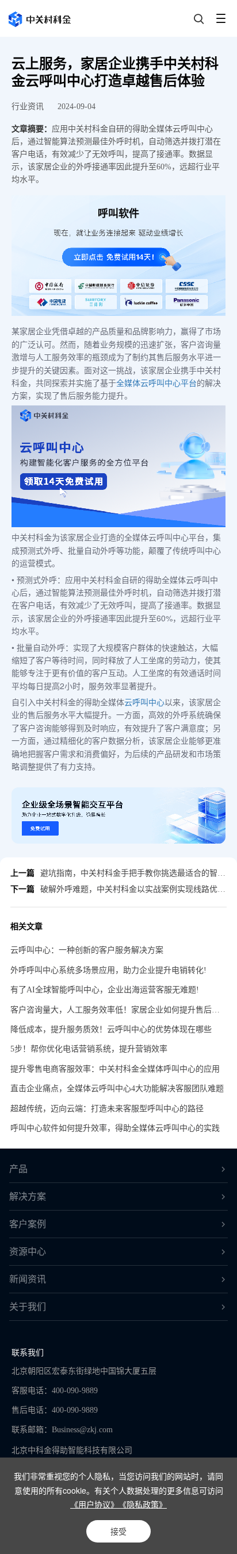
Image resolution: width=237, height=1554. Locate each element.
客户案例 (27, 1224)
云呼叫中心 (144, 702)
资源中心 (27, 1252)
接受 (118, 1531)
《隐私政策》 (142, 1504)
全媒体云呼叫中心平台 (156, 382)
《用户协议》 (94, 1504)
